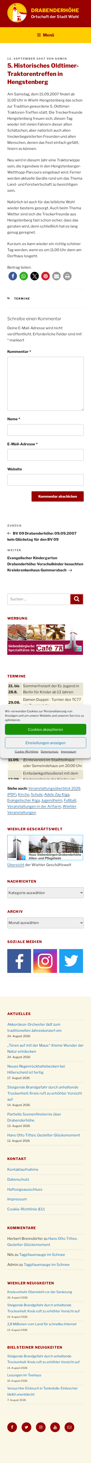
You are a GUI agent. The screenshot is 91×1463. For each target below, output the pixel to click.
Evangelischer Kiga (23, 800)
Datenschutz (49, 751)
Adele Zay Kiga (56, 794)
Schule (37, 794)
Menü (48, 35)
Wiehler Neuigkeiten (30, 1283)
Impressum (68, 751)
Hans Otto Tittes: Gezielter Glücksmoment (43, 1135)
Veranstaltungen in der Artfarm (34, 806)
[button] (12, 276)
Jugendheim (51, 800)
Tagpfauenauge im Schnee (42, 1255)
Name (13, 419)
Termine (22, 298)
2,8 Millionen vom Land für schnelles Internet (41, 1324)
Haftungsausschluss (24, 1189)
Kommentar (19, 351)
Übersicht (15, 865)
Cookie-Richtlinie (26, 751)
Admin (61, 58)
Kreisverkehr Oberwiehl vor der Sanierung (39, 1292)
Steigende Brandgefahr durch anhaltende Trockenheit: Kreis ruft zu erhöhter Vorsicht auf (44, 1093)
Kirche (23, 794)
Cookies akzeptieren (45, 729)
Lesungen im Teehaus (24, 1375)
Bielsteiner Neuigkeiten (34, 1347)
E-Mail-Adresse (22, 444)
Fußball (70, 800)
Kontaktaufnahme (22, 1169)
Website (14, 469)
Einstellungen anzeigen (45, 743)
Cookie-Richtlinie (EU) (26, 1209)
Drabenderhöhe (55, 10)
